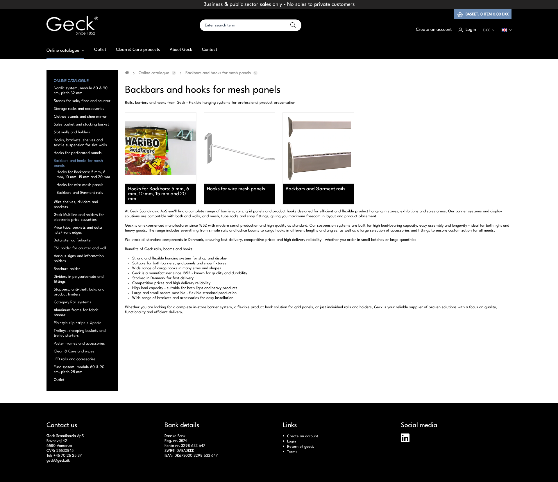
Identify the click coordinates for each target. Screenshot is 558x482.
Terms (292, 452)
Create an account (302, 436)
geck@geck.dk (58, 461)
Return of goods (300, 447)
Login (291, 441)
